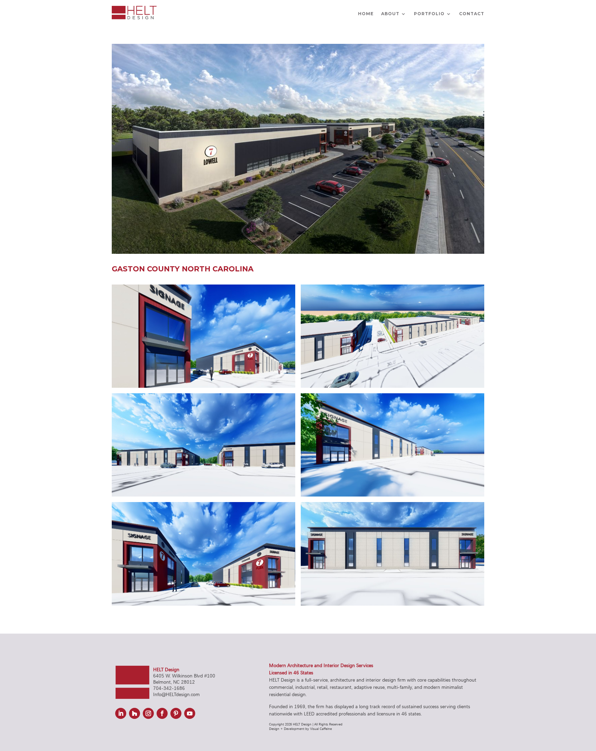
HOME (366, 13)
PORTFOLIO (429, 13)
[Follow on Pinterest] (175, 713)
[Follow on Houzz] (134, 713)
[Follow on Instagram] (148, 713)
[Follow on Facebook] (162, 713)
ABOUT (390, 13)
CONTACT (471, 13)
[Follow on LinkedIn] (120, 713)
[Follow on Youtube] (189, 713)
